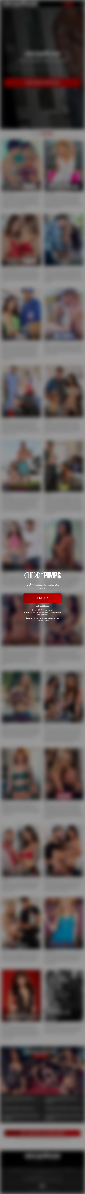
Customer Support (42, 620)
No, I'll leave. (42, 605)
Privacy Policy (49, 612)
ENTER (42, 598)
